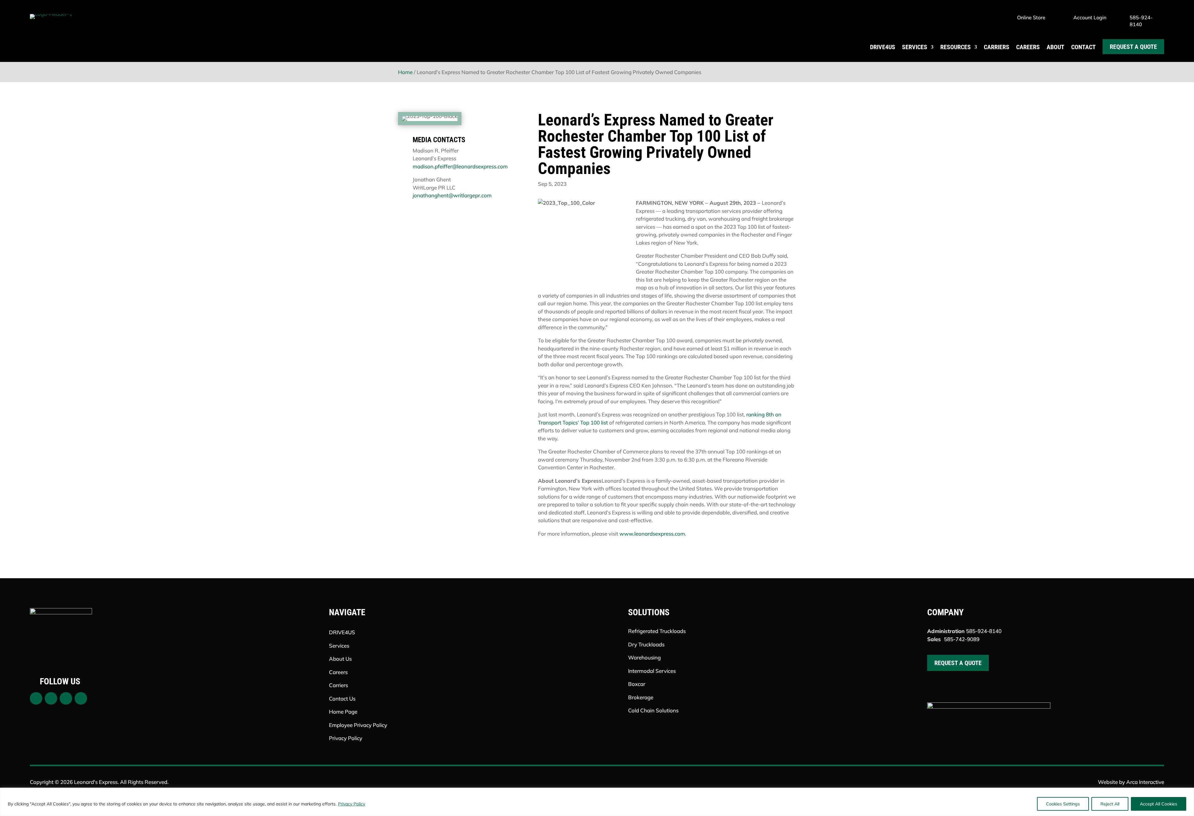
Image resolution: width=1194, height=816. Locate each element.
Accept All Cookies (1158, 804)
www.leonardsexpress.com (652, 533)
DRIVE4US (342, 632)
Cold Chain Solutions (653, 710)
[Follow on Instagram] (66, 698)
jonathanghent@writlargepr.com (452, 195)
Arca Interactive (1145, 782)
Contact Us (342, 698)
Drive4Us (882, 47)
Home (405, 72)
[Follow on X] (51, 698)
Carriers (996, 47)
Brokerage (640, 697)
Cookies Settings (1063, 804)
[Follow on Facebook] (36, 698)
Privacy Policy (351, 804)
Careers (1028, 47)
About (1055, 47)
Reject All (1109, 804)
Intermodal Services (652, 671)
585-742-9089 (961, 639)
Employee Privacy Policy (358, 725)
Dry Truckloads (646, 644)
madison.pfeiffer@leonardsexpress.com (460, 166)
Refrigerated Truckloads (657, 631)
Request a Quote (1133, 46)
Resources (955, 47)
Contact (1083, 47)
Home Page (343, 711)
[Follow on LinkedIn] (81, 698)
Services (914, 47)
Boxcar (636, 684)
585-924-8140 (984, 631)
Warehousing (644, 657)
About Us (340, 658)
